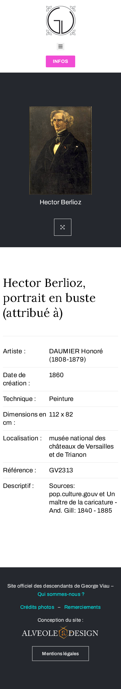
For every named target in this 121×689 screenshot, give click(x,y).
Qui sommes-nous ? (61, 594)
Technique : (19, 398)
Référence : (19, 470)
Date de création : (16, 379)
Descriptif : (18, 485)
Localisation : (22, 438)
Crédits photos (39, 607)
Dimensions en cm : (24, 418)
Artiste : (14, 351)
